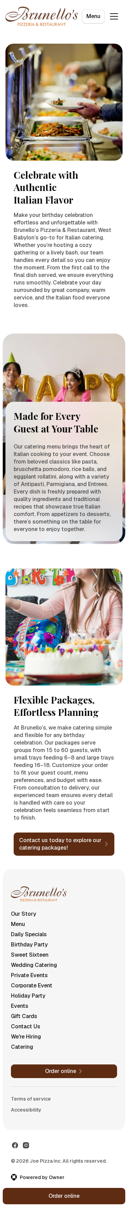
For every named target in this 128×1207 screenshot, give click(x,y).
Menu (93, 16)
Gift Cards (24, 1016)
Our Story (23, 913)
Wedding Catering (34, 965)
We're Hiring (26, 1036)
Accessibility (26, 1110)
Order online (64, 1195)
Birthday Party (29, 944)
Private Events (29, 975)
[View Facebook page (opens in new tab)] (15, 1145)
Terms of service (31, 1099)
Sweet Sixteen (29, 954)
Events (19, 1006)
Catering (22, 1046)
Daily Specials (29, 934)
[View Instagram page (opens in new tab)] (26, 1145)
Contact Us (25, 1026)
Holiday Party (28, 995)
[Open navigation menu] (114, 16)
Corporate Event (31, 985)
